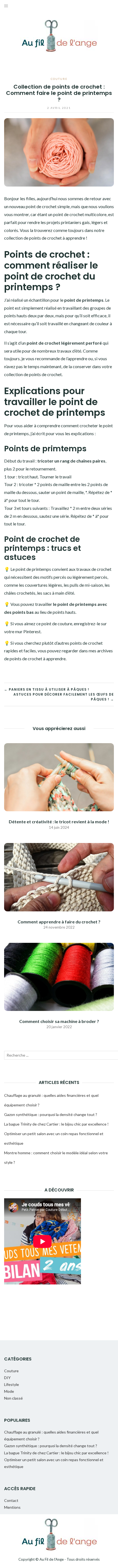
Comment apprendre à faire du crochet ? (59, 921)
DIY (7, 1377)
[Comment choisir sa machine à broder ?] (59, 976)
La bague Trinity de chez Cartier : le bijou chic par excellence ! (56, 1124)
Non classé (13, 1398)
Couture (59, 78)
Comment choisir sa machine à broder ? (59, 1021)
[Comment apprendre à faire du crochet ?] (59, 876)
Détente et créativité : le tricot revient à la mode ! (59, 821)
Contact (11, 1500)
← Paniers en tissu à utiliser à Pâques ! (46, 689)
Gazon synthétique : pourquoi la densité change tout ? (50, 1114)
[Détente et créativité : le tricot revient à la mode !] (59, 776)
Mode (9, 1391)
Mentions (12, 1507)
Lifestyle (11, 1384)
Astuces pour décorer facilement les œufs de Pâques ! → (63, 697)
